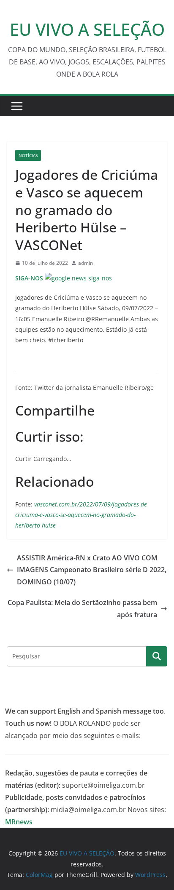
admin (85, 262)
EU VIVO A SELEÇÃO (87, 29)
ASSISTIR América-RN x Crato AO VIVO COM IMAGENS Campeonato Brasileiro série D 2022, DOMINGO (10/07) (91, 570)
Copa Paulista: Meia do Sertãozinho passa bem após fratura (82, 608)
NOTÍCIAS (28, 155)
